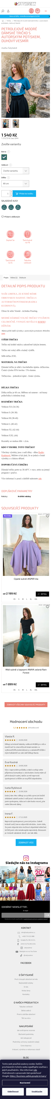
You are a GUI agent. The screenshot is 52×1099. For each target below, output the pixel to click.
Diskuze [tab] (22, 277)
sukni (41, 322)
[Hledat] (3, 11)
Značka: (9, 48)
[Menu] (46, 11)
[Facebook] (27, 238)
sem (3, 333)
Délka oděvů (26, 1010)
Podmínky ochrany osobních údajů (26, 1042)
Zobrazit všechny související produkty (26, 704)
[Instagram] (10, 258)
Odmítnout (13, 1091)
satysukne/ (28, 947)
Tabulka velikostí (26, 1006)
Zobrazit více (26, 842)
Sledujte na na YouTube (28, 951)
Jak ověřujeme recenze (26, 1030)
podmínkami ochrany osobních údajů (36, 919)
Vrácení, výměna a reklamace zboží (26, 1049)
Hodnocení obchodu (26, 721)
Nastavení (25, 1082)
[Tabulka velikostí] (27, 258)
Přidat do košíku (26, 193)
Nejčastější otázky (26, 983)
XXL (36, 599)
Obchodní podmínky (26, 1034)
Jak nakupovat (26, 1038)
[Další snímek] (48, 84)
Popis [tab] (6, 277)
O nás (26, 987)
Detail (44, 594)
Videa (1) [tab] (13, 277)
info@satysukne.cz (28, 932)
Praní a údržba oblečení (26, 1014)
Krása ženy (26, 990)
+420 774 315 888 (28, 936)
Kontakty (26, 994)
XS (14, 599)
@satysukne (28, 955)
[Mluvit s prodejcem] (10, 238)
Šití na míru (26, 1018)
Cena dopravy (26, 1045)
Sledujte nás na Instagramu (26, 863)
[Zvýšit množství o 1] (11, 192)
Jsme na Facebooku (28, 944)
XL (31, 599)
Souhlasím (37, 1091)
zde (35, 1070)
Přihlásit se (47, 915)
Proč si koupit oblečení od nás (26, 979)
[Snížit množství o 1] (11, 195)
